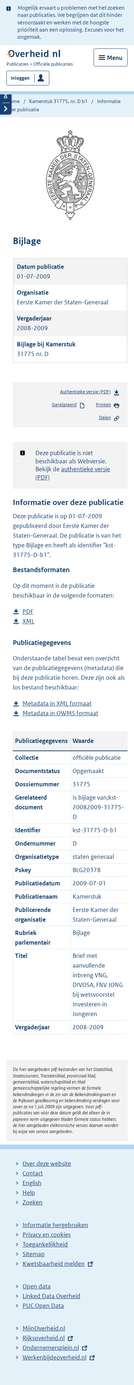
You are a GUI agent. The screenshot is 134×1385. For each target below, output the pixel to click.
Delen (105, 418)
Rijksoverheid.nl (44, 1338)
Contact (33, 1173)
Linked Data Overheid (51, 1296)
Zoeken (33, 1202)
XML (28, 621)
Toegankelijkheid (45, 1244)
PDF (28, 612)
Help (29, 1193)
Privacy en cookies (47, 1235)
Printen (103, 405)
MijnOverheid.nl (44, 1328)
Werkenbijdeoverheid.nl (54, 1357)
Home (13, 101)
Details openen (5, 96)
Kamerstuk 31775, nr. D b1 (58, 101)
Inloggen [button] (20, 78)
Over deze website (47, 1164)
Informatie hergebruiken (55, 1225)
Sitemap (34, 1254)
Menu (115, 58)
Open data (37, 1286)
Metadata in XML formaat (57, 703)
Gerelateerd (64, 405)
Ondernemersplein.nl (51, 1348)
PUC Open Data (43, 1306)
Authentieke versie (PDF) (87, 393)
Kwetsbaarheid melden (54, 1264)
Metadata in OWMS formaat (60, 713)
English (32, 1183)
